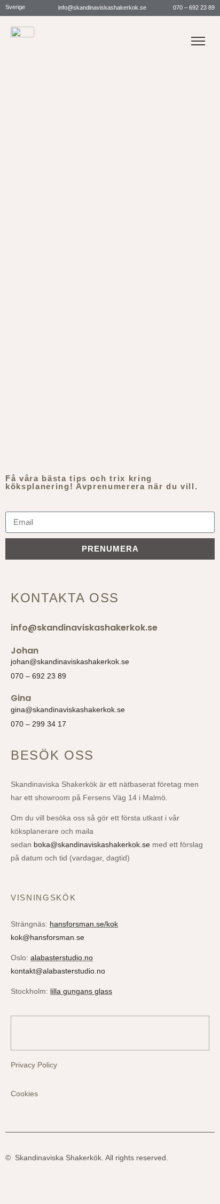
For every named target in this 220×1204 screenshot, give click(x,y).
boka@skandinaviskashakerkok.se (92, 844)
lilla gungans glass (81, 991)
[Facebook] (110, 35)
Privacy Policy (34, 1065)
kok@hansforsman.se (47, 937)
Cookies (24, 1093)
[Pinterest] (129, 35)
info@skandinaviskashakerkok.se (101, 7)
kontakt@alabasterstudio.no (58, 971)
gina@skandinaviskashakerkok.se (68, 709)
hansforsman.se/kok (84, 924)
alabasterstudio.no (61, 957)
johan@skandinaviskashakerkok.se (70, 661)
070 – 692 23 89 (193, 7)
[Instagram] (91, 35)
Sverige (16, 7)
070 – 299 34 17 (38, 724)
